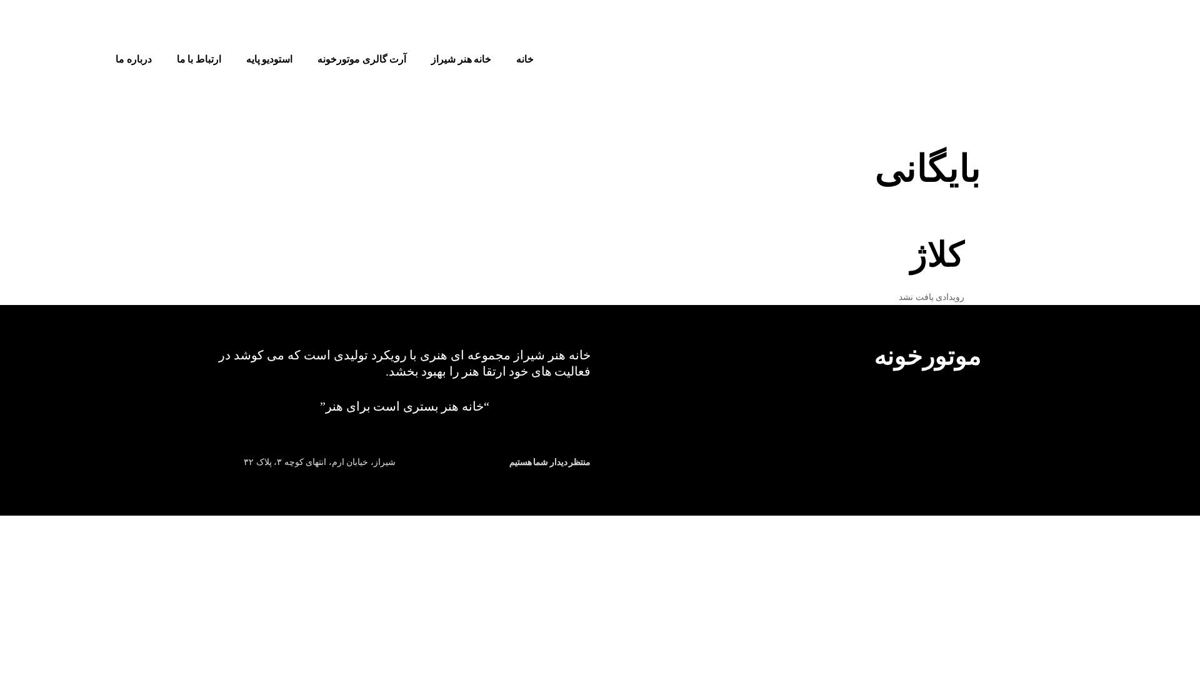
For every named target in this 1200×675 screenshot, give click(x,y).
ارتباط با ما (199, 59)
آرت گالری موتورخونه (362, 59)
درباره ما (134, 59)
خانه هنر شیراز (461, 59)
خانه (525, 59)
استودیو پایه (269, 59)
